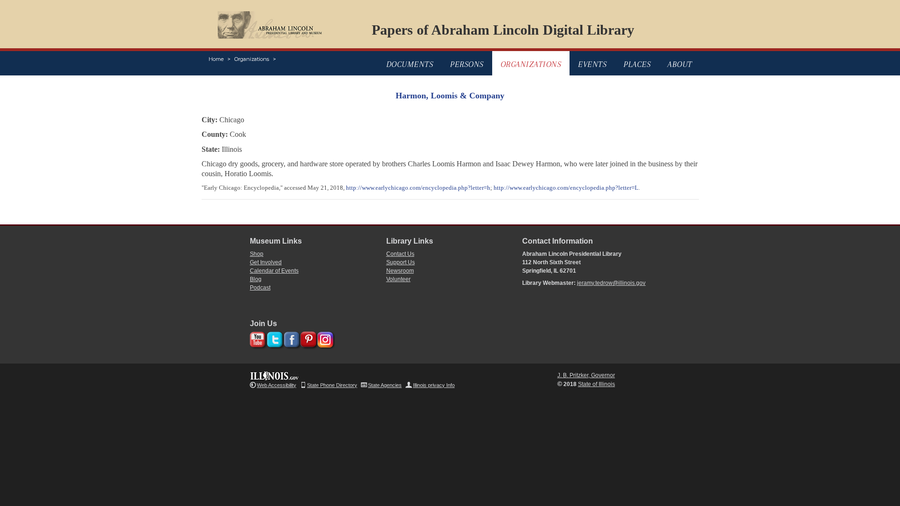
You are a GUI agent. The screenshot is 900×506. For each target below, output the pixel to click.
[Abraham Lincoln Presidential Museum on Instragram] (324, 338)
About (680, 64)
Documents (410, 64)
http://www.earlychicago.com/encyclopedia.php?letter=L (566, 187)
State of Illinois (596, 384)
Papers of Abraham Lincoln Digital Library (503, 29)
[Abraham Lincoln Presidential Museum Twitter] (273, 338)
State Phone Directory (332, 385)
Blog (256, 279)
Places (637, 64)
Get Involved (266, 262)
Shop (256, 254)
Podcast (260, 287)
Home (216, 59)
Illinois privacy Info (434, 385)
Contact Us (400, 254)
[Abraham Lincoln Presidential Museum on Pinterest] (307, 338)
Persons (467, 64)
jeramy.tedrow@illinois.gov (611, 283)
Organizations (251, 59)
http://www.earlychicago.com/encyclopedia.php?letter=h (418, 187)
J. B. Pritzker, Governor (586, 375)
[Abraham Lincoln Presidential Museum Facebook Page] (290, 338)
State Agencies (385, 385)
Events (592, 64)
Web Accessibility (276, 385)
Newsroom (400, 271)
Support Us (400, 262)
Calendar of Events (274, 271)
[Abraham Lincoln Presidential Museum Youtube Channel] (256, 338)
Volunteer (398, 279)
